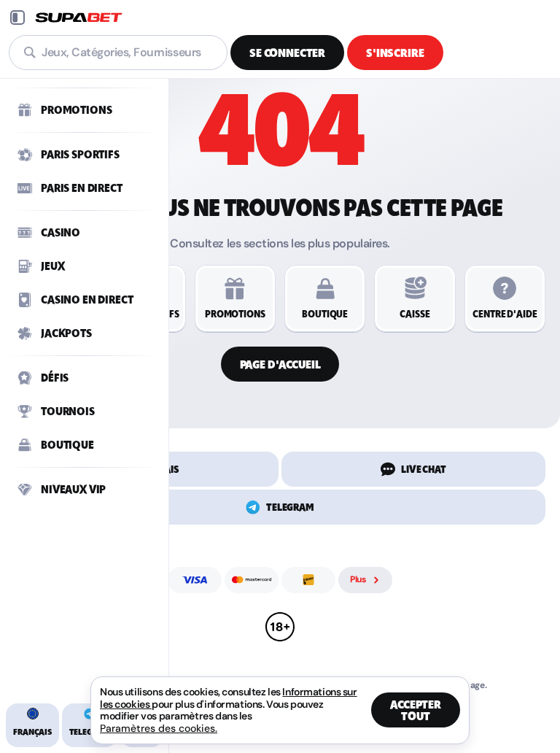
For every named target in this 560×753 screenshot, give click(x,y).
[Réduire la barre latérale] (17, 17)
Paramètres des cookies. (158, 728)
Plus (358, 579)
